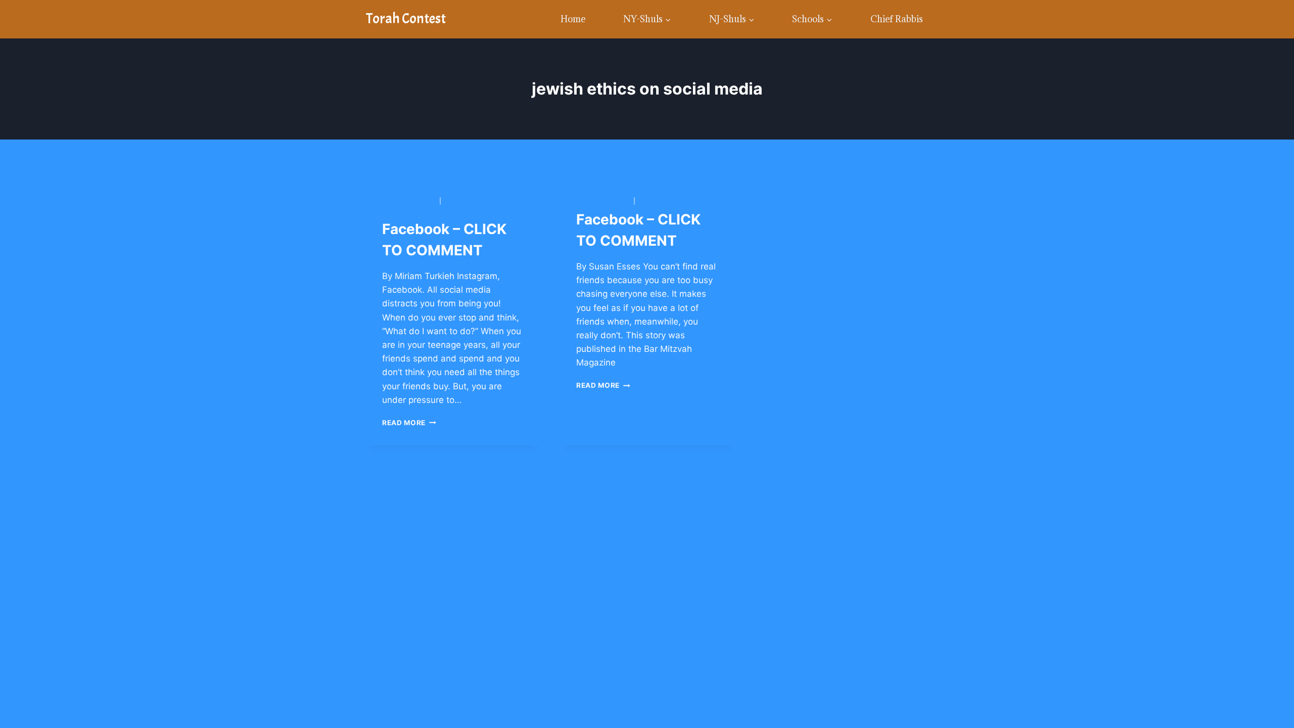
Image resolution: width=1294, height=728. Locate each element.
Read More (409, 423)
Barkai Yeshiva (409, 201)
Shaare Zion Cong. (671, 201)
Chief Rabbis (896, 19)
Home (573, 19)
